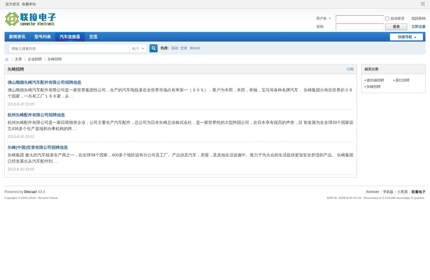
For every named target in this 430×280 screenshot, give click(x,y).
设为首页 (13, 4)
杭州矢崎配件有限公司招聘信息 (36, 114)
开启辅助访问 (417, 4)
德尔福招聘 (375, 80)
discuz (195, 48)
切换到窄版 (422, 4)
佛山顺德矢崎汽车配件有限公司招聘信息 (44, 82)
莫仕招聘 (402, 80)
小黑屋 (402, 192)
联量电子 (419, 192)
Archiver (372, 192)
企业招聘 (35, 59)
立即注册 (419, 27)
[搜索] (152, 48)
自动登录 (398, 18)
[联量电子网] (31, 25)
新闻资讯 (17, 36)
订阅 (350, 69)
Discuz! (30, 192)
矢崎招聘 (374, 87)
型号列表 (43, 36)
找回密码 (419, 18)
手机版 (388, 192)
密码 (320, 27)
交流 (93, 36)
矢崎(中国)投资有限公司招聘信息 (38, 147)
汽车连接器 (70, 36)
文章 (18, 59)
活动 (174, 48)
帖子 (135, 49)
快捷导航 (405, 37)
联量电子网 (6, 59)
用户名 (321, 18)
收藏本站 (29, 4)
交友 (184, 48)
